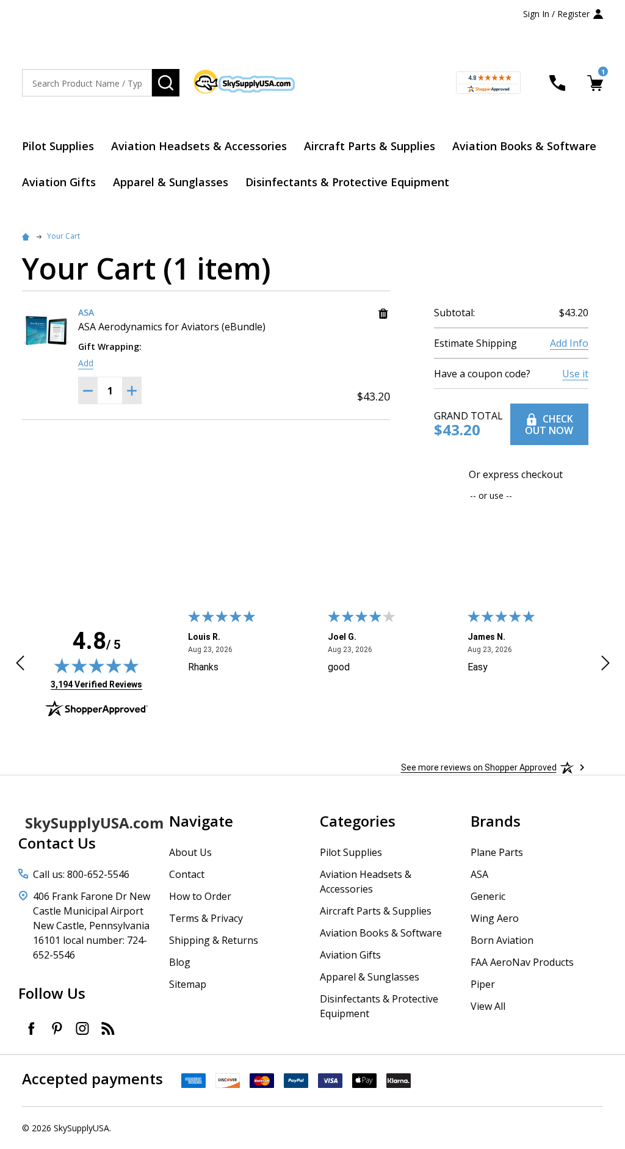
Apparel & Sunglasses (170, 182)
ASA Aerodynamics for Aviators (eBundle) (172, 326)
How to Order (200, 896)
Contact (186, 874)
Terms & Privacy (206, 918)
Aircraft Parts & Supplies (369, 146)
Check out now (549, 424)
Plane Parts (497, 852)
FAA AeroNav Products (522, 962)
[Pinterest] (57, 1028)
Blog (179, 962)
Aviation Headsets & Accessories (199, 146)
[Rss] (108, 1028)
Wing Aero (495, 918)
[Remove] (383, 314)
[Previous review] (20, 665)
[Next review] (605, 665)
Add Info (569, 343)
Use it (575, 373)
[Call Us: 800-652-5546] (557, 83)
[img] (96, 665)
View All (488, 1006)
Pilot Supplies (58, 146)
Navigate (201, 821)
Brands (496, 821)
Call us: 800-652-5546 (81, 874)
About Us (190, 852)
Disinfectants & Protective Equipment (347, 182)
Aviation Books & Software (524, 146)
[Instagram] (82, 1028)
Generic (488, 896)
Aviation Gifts (59, 182)
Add (85, 363)
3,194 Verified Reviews (96, 684)
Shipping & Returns (213, 940)
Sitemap (187, 984)
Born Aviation (502, 940)
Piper (483, 984)
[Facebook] (31, 1028)
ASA (479, 874)
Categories (358, 821)
